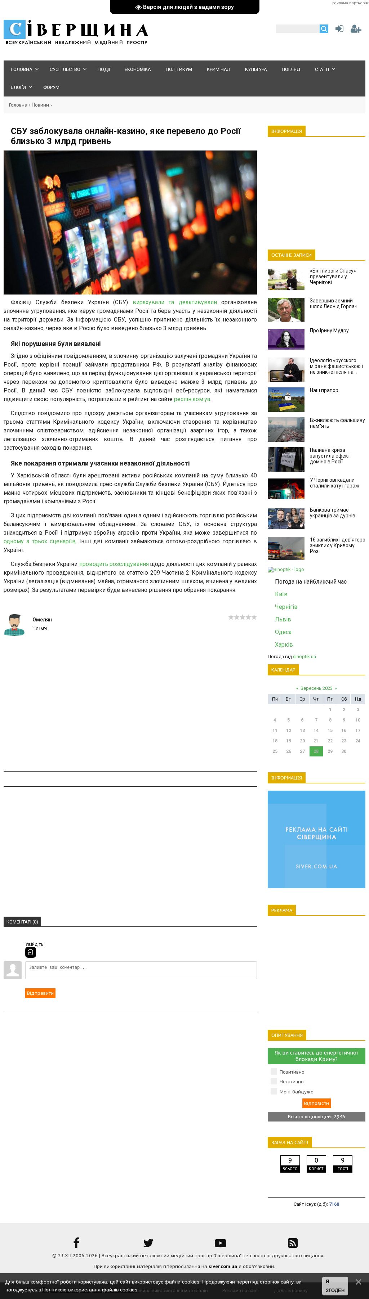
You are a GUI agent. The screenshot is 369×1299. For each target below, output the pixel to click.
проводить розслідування (114, 564)
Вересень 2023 (317, 688)
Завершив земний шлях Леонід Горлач (333, 303)
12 (288, 730)
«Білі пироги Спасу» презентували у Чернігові (333, 276)
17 (357, 730)
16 (343, 730)
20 (302, 740)
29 (330, 751)
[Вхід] (30, 952)
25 (274, 751)
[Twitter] (148, 1245)
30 (343, 751)
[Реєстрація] (356, 30)
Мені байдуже (297, 1092)
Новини (40, 105)
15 (330, 730)
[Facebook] (76, 1245)
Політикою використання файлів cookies (89, 1290)
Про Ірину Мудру (329, 330)
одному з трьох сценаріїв (40, 541)
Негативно (292, 1082)
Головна (18, 105)
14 (316, 730)
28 (316, 751)
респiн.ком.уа (192, 399)
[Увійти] (338, 30)
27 (302, 751)
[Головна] (76, 43)
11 (274, 730)
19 (288, 740)
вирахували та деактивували (175, 302)
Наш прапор (324, 390)
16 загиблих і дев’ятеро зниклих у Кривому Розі (337, 545)
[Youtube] (220, 1245)
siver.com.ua (223, 1266)
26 (288, 751)
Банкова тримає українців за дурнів (332, 512)
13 (302, 730)
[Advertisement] (130, 720)
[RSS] (292, 1245)
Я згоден (335, 1286)
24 (357, 740)
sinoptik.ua (304, 656)
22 (330, 740)
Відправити (40, 993)
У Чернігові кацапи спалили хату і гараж (334, 483)
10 (357, 720)
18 (274, 740)
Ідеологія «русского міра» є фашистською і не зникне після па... (336, 366)
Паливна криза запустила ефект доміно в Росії (330, 455)
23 (343, 740)
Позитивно (292, 1072)
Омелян (42, 619)
